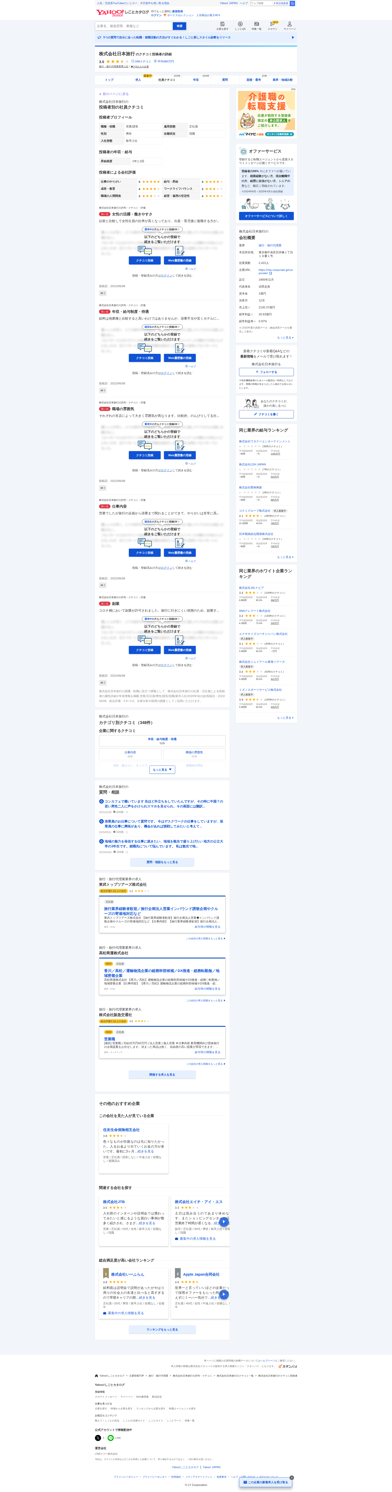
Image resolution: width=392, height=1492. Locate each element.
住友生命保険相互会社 (121, 1130)
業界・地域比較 (283, 79)
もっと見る (284, 337)
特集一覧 (257, 29)
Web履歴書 (142, 1396)
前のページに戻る (116, 94)
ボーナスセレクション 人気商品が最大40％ (193, 15)
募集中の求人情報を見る (198, 1238)
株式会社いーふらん (127, 1274)
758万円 (275, 546)
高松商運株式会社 (113, 953)
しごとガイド (155, 1420)
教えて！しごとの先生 (107, 1420)
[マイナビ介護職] (266, 137)
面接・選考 (257, 78)
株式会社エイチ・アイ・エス (199, 1202)
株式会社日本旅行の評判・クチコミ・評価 (122, 207)
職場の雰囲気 (123, 409)
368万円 (275, 600)
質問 (225, 79)
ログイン (156, 15)
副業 (115, 604)
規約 (176, 1476)
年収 (201, 78)
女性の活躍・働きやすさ (132, 214)
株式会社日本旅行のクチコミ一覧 (235, 1375)
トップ (109, 79)
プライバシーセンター (155, 1476)
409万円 (275, 707)
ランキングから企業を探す (151, 1408)
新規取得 (177, 11)
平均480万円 (166, 61)
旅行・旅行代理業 (270, 245)
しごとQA (240, 29)
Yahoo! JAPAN (228, 3)
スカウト (272, 29)
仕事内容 (119, 506)
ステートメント (198, 1476)
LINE (118, 1438)
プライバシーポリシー (126, 1476)
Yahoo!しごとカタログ (112, 1375)
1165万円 (275, 454)
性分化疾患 (282, 3)
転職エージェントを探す (182, 1408)
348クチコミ (143, 61)
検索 (292, 3)
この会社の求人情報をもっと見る (204, 938)
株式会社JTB (114, 1202)
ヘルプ (244, 3)
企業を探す (222, 29)
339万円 (275, 623)
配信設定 (157, 1396)
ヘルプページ (267, 1360)
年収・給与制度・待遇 (130, 312)
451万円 (275, 679)
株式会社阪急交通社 (115, 1015)
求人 (143, 78)
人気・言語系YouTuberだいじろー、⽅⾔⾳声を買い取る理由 (133, 3)
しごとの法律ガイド (134, 1420)
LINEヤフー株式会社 (106, 1453)
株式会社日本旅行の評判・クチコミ (192, 1375)
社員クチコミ (169, 78)
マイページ (290, 29)
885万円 (275, 500)
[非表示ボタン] (292, 1477)
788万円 (275, 523)
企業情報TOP (136, 1375)
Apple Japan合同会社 (201, 1274)
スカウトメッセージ (106, 1396)
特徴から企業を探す (122, 1408)
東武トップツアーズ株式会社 (123, 884)
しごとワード (174, 1420)
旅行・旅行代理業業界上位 (113, 66)
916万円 (275, 477)
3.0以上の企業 (141, 66)
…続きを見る (144, 1151)
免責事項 (221, 1476)
